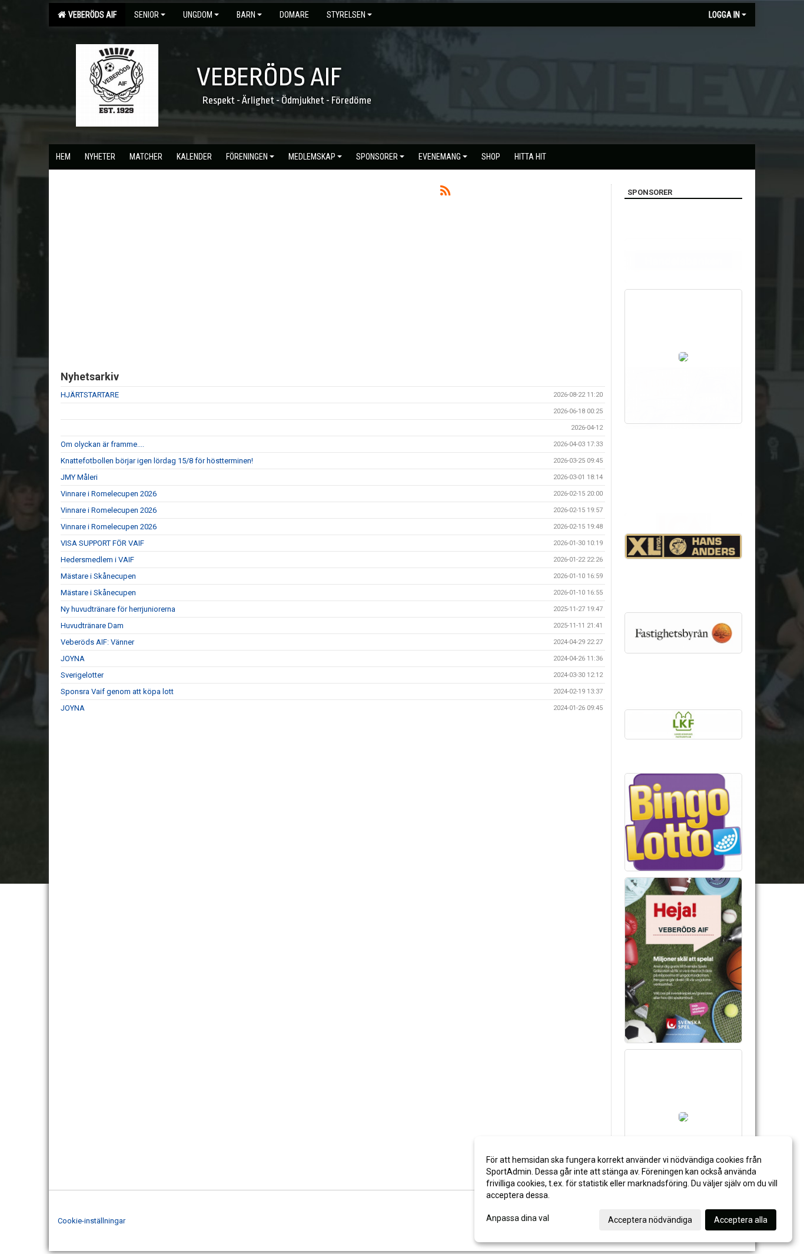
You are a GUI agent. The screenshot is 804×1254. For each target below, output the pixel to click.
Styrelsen (346, 14)
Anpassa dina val (517, 1218)
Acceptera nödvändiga (650, 1220)
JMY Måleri (79, 477)
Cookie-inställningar (91, 1220)
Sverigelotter (82, 675)
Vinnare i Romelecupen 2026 (109, 493)
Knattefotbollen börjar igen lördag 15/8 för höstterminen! (157, 460)
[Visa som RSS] (445, 192)
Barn (246, 14)
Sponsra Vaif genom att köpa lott (117, 691)
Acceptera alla (741, 1220)
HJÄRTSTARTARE (90, 394)
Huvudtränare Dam (92, 625)
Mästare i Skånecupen (98, 576)
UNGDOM (197, 14)
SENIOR (146, 14)
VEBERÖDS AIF (91, 14)
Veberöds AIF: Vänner (97, 642)
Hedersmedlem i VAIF (97, 559)
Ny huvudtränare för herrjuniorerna (118, 609)
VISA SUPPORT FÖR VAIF (102, 543)
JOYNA (73, 658)
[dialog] (633, 1189)
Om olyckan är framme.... (102, 444)
